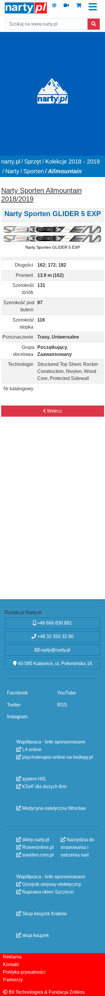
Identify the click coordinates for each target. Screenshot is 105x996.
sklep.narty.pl (35, 839)
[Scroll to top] (97, 988)
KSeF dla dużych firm (43, 786)
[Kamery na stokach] (66, 7)
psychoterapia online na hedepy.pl (57, 756)
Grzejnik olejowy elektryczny (51, 883)
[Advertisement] (52, 486)
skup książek (35, 935)
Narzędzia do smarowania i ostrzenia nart (77, 847)
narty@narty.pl (54, 649)
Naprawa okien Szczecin (47, 891)
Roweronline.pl (37, 846)
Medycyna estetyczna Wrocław (53, 807)
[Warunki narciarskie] (54, 7)
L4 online (31, 749)
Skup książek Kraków (44, 913)
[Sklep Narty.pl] (78, 7)
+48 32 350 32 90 (55, 636)
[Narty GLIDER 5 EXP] (52, 234)
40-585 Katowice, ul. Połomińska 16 (54, 663)
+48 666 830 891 (54, 622)
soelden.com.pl (37, 854)
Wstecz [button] (54, 410)
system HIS (33, 778)
